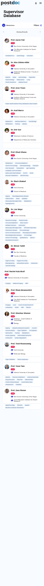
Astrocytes (22, 225)
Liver (14, 305)
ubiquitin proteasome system (20, 328)
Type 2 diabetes (22, 330)
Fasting (17, 124)
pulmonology (22, 77)
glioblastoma (24, 237)
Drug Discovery (10, 379)
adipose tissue (23, 82)
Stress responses (23, 359)
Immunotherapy (24, 230)
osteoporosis (9, 384)
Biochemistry (24, 175)
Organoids (32, 77)
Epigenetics (9, 121)
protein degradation (20, 338)
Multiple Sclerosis (11, 225)
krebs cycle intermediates (13, 173)
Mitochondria (29, 379)
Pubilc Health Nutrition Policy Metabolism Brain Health (21, 103)
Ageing (8, 196)
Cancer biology (10, 79)
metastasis (9, 307)
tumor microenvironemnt (26, 305)
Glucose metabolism (12, 175)
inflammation (9, 198)
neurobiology (32, 121)
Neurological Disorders (29, 232)
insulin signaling (10, 335)
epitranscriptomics (20, 121)
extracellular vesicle (22, 263)
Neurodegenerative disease (20, 196)
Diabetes (18, 384)
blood (17, 198)
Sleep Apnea (20, 79)
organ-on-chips (10, 260)
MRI (26, 283)
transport (35, 165)
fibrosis (28, 307)
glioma (32, 237)
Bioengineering (10, 263)
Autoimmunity (23, 220)
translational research (12, 240)
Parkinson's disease (11, 230)
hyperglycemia (10, 203)
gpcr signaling (31, 168)
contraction (9, 338)
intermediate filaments (24, 335)
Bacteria (19, 405)
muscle (34, 328)
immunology (28, 235)
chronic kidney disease (12, 382)
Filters (36, 25)
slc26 (31, 173)
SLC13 (25, 173)
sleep (14, 77)
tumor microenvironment (13, 232)
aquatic (27, 405)
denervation (9, 333)
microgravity (33, 330)
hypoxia (8, 77)
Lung (28, 79)
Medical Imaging (18, 283)
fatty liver (19, 379)
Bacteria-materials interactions (15, 407)
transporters (20, 168)
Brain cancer (24, 222)
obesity (24, 124)
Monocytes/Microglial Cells (13, 201)
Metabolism (9, 124)
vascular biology (10, 265)
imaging (8, 283)
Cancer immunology (11, 165)
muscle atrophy (10, 330)
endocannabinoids (33, 377)
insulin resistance (11, 82)
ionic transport (10, 168)
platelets (24, 198)
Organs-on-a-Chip (22, 260)
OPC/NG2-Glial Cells (30, 227)
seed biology (20, 55)
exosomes (34, 263)
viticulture (30, 55)
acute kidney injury (27, 382)
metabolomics (10, 55)
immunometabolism (21, 163)
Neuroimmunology (11, 220)
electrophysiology (25, 165)
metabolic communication (13, 170)
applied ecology (10, 405)
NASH (17, 307)
